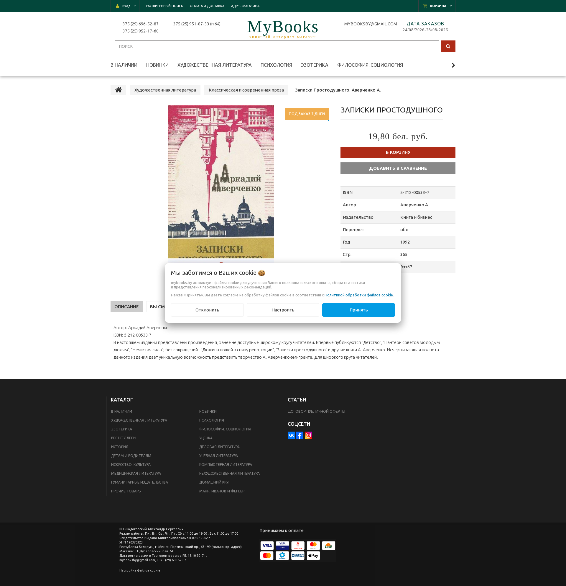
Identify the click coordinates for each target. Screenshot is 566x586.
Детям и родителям (131, 456)
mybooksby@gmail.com (371, 24)
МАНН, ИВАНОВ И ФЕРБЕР (221, 491)
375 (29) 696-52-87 (141, 24)
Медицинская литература (136, 473)
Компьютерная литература (225, 464)
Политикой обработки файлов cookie (359, 295)
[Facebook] (299, 435)
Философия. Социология (225, 429)
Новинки (208, 411)
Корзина (438, 6)
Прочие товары (126, 491)
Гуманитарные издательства (139, 482)
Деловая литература (219, 447)
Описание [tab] (126, 306)
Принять (359, 309)
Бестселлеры (123, 438)
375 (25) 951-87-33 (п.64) (197, 24)
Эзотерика (121, 429)
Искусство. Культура (131, 464)
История (119, 447)
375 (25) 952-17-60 (141, 31)
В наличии (121, 411)
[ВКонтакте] (291, 435)
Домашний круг (214, 482)
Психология (211, 420)
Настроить (283, 309)
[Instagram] (308, 435)
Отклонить (207, 309)
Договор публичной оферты (316, 411)
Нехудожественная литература (229, 473)
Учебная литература (218, 456)
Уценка (206, 438)
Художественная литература (139, 420)
